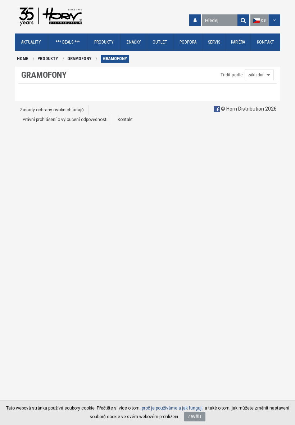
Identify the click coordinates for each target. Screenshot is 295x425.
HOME (22, 58)
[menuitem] (31, 42)
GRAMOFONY (79, 58)
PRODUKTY (47, 58)
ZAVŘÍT (194, 416)
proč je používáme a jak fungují (172, 408)
